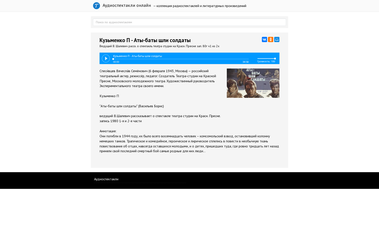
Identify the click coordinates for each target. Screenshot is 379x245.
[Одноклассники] (270, 39)
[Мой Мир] (276, 39)
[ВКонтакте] (264, 39)
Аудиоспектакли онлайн (126, 5)
